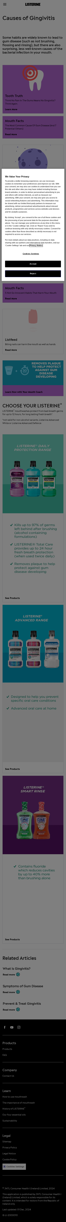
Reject (33, 274)
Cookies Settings (31, 254)
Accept (33, 264)
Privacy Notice (36, 245)
